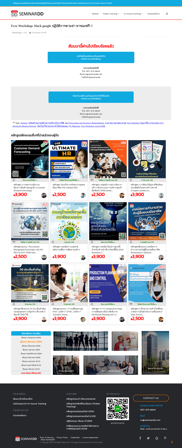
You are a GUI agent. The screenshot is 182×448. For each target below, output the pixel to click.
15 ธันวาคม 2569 (147, 180)
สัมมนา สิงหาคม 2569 (31, 341)
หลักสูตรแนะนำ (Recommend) (80, 399)
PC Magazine (74, 126)
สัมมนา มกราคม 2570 (31, 361)
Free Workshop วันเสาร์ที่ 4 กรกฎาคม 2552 (145, 123)
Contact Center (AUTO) (151, 405)
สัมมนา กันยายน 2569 (31, 345)
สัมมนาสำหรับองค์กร (69, 3)
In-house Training (133, 13)
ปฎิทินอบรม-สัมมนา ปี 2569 (79, 421)
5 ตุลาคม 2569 (69, 242)
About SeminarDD (48, 440)
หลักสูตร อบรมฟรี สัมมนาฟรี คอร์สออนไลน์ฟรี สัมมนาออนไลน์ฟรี (36, 3)
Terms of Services (47, 438)
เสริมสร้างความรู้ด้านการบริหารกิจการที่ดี (46, 123)
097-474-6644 (148, 409)
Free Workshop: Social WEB (93, 126)
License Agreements (90, 438)
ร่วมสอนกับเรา (153, 13)
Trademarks (75, 438)
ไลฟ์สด (68, 180)
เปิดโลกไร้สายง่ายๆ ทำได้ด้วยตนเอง (52, 126)
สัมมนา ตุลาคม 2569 (31, 349)
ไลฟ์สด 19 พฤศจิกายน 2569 (108, 180)
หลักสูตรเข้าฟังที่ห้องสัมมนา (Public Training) (83, 405)
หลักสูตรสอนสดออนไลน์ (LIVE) (81, 416)
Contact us (151, 398)
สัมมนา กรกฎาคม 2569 (31, 337)
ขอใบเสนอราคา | (84, 3)
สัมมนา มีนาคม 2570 (31, 369)
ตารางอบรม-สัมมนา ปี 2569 (101, 3)
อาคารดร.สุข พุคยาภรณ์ (115, 123)
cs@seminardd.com (150, 420)
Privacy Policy (62, 438)
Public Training (110, 13)
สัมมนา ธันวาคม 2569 (31, 357)
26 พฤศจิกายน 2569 (147, 242)
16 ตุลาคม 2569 (69, 304)
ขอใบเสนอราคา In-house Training (29, 403)
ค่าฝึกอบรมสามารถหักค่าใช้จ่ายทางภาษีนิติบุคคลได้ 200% (82, 427)
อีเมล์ (142, 415)
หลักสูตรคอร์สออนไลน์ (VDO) (80, 411)
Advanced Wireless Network (24, 126)
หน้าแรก (95, 13)
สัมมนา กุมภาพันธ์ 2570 (31, 365)
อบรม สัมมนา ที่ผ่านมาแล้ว (31, 373)
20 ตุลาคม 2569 (30, 304)
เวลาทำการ (145, 426)
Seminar (24, 123)
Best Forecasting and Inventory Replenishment (84, 123)
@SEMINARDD (118, 423)
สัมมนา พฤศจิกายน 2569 (31, 353)
